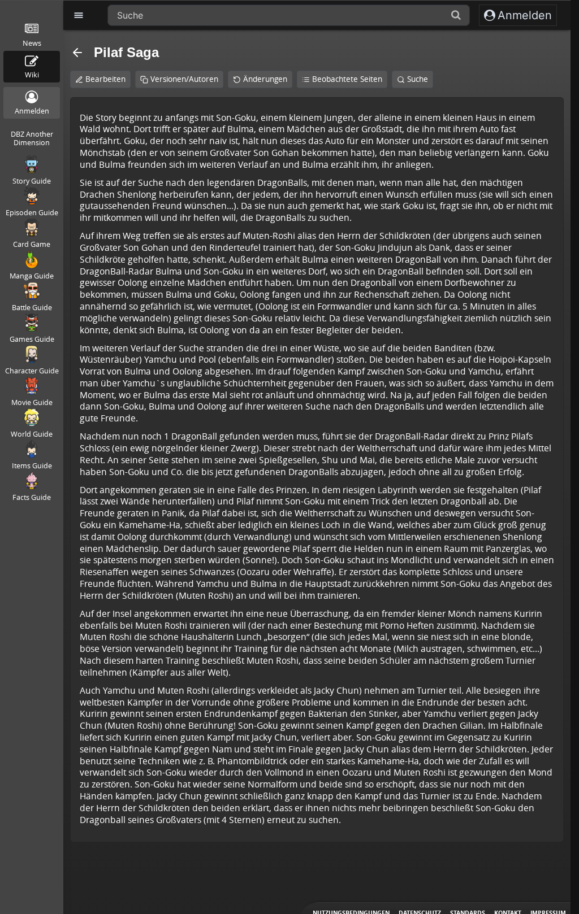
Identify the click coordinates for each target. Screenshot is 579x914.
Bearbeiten (105, 79)
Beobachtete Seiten (347, 79)
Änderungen (265, 79)
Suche (417, 79)
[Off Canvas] (78, 15)
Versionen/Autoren (184, 79)
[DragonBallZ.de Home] (31, 6)
